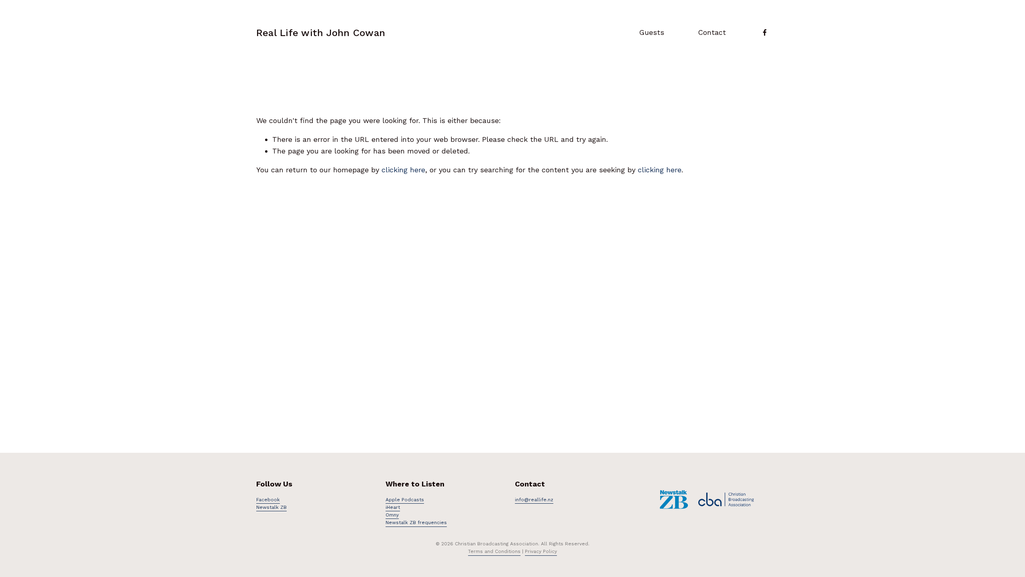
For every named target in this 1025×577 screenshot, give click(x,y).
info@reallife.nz (534, 499)
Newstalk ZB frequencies (416, 522)
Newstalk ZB (271, 507)
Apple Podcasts (405, 499)
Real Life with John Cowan (320, 32)
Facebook (268, 499)
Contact (712, 32)
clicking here (403, 169)
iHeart (393, 507)
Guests (651, 32)
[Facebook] (765, 32)
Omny (392, 515)
